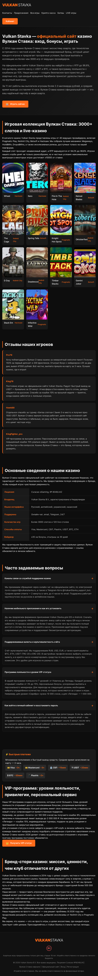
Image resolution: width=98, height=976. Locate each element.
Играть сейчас (15, 104)
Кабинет (10, 21)
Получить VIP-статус (19, 843)
